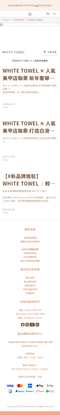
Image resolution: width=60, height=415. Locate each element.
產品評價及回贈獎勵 (30, 260)
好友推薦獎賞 (30, 256)
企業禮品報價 (30, 237)
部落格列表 (19, 19)
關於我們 (30, 277)
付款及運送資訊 (30, 289)
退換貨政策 (30, 285)
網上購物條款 (30, 281)
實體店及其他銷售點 (30, 241)
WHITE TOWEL (36, 19)
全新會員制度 (30, 253)
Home (6, 19)
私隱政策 (30, 293)
